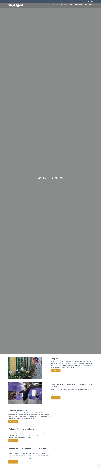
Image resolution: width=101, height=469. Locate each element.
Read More (56, 370)
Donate (91, 4)
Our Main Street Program (76, 4)
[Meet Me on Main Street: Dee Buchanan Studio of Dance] (25, 393)
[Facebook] (92, 1)
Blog (86, 4)
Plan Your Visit (54, 4)
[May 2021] (25, 367)
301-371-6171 (86, 1)
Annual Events (64, 4)
